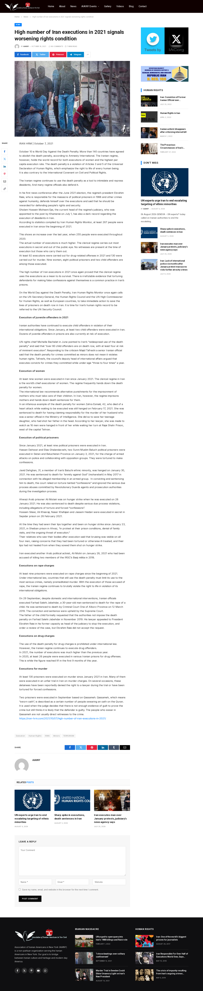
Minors (56, 736)
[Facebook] (4, 151)
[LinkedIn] (4, 166)
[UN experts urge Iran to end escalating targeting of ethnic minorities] (33, 800)
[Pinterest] (4, 174)
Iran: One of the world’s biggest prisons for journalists (171, 938)
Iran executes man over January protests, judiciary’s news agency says (110, 818)
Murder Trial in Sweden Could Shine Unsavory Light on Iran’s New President (110, 973)
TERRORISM (68, 736)
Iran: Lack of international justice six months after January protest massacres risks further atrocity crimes (174, 265)
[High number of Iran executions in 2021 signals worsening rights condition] (72, 99)
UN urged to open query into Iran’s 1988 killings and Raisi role (111, 938)
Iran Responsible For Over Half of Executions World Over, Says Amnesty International (172, 955)
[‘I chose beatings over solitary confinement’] (84, 958)
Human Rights (35, 736)
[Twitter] (4, 159)
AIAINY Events (89, 6)
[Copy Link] (4, 189)
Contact (143, 6)
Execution (20, 736)
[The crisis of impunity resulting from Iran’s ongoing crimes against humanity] (144, 975)
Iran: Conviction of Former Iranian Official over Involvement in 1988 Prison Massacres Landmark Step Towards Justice (173, 99)
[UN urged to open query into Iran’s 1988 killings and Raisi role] (84, 941)
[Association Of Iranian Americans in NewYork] (22, 6)
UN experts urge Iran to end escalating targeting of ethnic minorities (32, 818)
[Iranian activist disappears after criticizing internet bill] (149, 132)
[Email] (4, 181)
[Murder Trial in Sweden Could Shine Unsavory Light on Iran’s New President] (84, 975)
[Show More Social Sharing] (88, 54)
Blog (131, 6)
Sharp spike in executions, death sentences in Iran (69, 817)
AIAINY (26, 46)
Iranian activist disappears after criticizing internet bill (173, 130)
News (73, 6)
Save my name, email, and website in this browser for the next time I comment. (60, 889)
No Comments (57, 46)
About (62, 6)
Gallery (107, 6)
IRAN (47, 736)
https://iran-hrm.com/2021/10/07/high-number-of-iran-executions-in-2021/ (62, 718)
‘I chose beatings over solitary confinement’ (110, 955)
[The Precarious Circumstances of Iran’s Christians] (149, 148)
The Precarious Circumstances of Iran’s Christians (171, 146)
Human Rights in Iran (170, 113)
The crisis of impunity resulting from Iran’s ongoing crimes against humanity (171, 972)
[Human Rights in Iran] (149, 116)
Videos (120, 6)
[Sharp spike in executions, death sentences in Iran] (72, 800)
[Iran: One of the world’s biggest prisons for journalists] (144, 941)
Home (51, 6)
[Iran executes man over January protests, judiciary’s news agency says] (112, 800)
